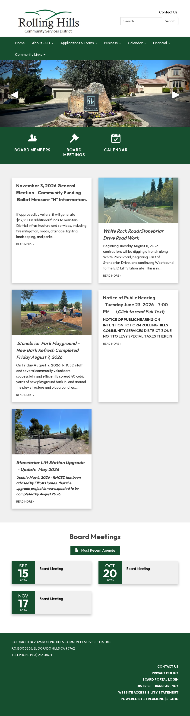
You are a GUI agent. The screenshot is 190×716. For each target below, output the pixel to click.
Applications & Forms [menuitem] (77, 43)
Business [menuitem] (111, 43)
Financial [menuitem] (160, 43)
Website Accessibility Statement (148, 692)
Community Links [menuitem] (28, 54)
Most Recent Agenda (98, 550)
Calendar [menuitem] (135, 43)
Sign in (172, 699)
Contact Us (168, 12)
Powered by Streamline (142, 699)
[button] (14, 93)
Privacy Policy (165, 673)
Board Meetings (95, 536)
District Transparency (157, 686)
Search (170, 21)
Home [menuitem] (20, 43)
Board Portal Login (160, 679)
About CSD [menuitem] (41, 43)
